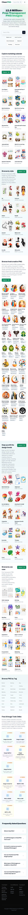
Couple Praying (5, 313)
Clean (6, 2)
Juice (3, 704)
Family (3, 435)
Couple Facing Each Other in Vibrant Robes (13, 310)
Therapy (17, 540)
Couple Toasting (5, 389)
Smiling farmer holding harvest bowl (23, 387)
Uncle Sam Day (18, 161)
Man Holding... (14, 389)
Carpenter (4, 521)
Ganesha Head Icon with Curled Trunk (22, 325)
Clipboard (19, 40)
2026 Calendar (5, 600)
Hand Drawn (13, 689)
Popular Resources (4, 891)
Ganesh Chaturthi (6, 161)
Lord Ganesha (22, 342)
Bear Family (13, 405)
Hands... (21, 420)
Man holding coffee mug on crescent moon (14, 386)
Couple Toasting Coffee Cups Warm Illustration (6, 386)
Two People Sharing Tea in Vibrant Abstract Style (6, 325)
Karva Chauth (5, 296)
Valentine (12, 710)
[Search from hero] (23, 32)
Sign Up (12, 889)
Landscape (21, 704)
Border (3, 683)
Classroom (17, 669)
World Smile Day (6, 108)
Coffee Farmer (22, 405)
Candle (3, 697)
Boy (20, 683)
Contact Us (22, 895)
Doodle (3, 250)
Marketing (17, 651)
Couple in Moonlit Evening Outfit (13, 294)
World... (21, 418)
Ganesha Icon (22, 329)
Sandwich (12, 707)
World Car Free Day (19, 108)
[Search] (20, 2)
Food (3, 557)
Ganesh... (22, 327)
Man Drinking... (22, 373)
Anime (3, 215)
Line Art (4, 232)
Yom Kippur (4, 89)
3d (2, 198)
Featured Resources (4, 895)
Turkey (3, 710)
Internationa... (17, 355)
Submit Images (12, 892)
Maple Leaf (8, 37)
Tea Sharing (4, 329)
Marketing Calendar (4, 898)
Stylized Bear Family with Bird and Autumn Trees (14, 403)
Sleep (20, 707)
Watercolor (17, 232)
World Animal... (14, 403)
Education (4, 669)
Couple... (13, 313)
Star (16, 557)
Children (3, 686)
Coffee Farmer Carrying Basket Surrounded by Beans (22, 403)
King (11, 704)
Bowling (12, 683)
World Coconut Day (19, 144)
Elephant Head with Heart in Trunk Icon (16, 339)
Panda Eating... (5, 420)
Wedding (4, 617)
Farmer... (22, 389)
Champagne (13, 697)
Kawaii (16, 215)
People (3, 707)
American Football (19, 504)
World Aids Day (5, 487)
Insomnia (4, 540)
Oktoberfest (5, 125)
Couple (12, 298)
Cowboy (21, 686)
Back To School (19, 634)
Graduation (4, 634)
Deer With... (12, 420)
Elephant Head (15, 343)
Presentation (5, 651)
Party (16, 617)
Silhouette (17, 250)
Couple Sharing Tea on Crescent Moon (15, 325)
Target (11, 695)
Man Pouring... (13, 373)
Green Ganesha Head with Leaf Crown (4, 354)
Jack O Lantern (18, 37)
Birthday (17, 600)
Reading (10, 44)
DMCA (20, 889)
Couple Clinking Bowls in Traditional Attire (22, 310)
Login (11, 887)
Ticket (20, 695)
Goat (3, 689)
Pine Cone (17, 44)
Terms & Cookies (21, 892)
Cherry (20, 697)
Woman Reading (17, 358)
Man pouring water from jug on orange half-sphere (13, 370)
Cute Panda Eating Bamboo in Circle (5, 417)
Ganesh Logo (3, 342)
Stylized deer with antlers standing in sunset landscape (14, 417)
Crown (3, 700)
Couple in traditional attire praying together (5, 310)
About (20, 887)
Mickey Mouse (13, 692)
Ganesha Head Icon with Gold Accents (4, 340)
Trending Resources (4, 888)
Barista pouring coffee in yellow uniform (5, 370)
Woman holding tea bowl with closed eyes (5, 294)
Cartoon (17, 198)
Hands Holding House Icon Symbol (22, 417)
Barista (3, 373)
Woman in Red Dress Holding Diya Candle (22, 294)
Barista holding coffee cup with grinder (5, 402)
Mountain (21, 692)
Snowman (4, 695)
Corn (11, 686)
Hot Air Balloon (5, 504)
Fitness (20, 700)
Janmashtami (5, 144)
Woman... (4, 298)
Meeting (3, 692)
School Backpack (10, 40)
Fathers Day (13, 700)
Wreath (20, 710)
